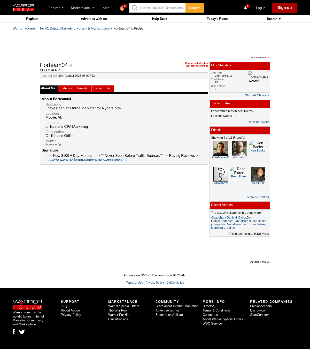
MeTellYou (234, 224)
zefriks (231, 227)
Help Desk (159, 19)
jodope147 (218, 224)
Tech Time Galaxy (254, 224)
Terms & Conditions (216, 310)
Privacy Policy (155, 282)
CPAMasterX (220, 157)
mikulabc (239, 157)
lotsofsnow (221, 183)
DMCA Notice (175, 282)
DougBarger (243, 221)
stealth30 (258, 183)
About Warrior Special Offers (223, 319)
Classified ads (118, 319)
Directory (209, 306)
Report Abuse (70, 310)
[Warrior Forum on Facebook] (14, 331)
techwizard (218, 227)
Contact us (210, 315)
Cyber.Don (245, 217)
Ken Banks (258, 150)
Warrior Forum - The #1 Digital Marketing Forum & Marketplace (61, 28)
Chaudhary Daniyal (224, 217)
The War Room (118, 310)
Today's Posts (217, 19)
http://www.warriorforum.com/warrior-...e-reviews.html (88, 159)
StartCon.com (260, 315)
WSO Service (212, 323)
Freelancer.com (261, 306)
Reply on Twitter (258, 122)
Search (195, 8)
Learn (106, 8)
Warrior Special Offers (123, 306)
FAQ (64, 306)
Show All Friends (258, 197)
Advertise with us (94, 19)
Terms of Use (134, 282)
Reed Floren (239, 176)
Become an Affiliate (169, 315)
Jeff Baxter (259, 221)
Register (32, 19)
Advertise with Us (260, 57)
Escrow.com (258, 310)
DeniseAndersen (222, 221)
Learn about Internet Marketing (176, 306)
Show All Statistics (257, 95)
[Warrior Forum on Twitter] (22, 332)
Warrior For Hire (119, 315)
